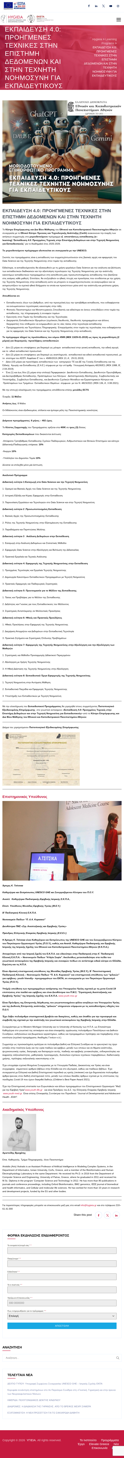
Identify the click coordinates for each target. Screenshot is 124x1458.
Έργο (81, 1444)
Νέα (116, 1444)
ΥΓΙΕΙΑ (31, 1440)
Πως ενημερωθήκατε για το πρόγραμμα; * (26, 1311)
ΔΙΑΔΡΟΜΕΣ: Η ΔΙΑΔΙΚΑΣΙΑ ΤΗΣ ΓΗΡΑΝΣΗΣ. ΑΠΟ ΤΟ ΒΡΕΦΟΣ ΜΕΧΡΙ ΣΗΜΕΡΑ (49, 1406)
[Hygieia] (27, 18)
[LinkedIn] (96, 6)
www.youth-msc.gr (67, 995)
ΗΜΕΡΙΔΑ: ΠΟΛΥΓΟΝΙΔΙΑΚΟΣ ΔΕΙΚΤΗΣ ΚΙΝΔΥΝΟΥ (33, 1400)
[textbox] (59, 1316)
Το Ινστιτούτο (88, 1440)
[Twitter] (103, 6)
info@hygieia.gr (89, 1205)
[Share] (98, 1215)
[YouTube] (110, 6)
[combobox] (62, 1316)
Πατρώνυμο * (14, 1259)
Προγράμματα (110, 1440)
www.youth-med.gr (12, 1093)
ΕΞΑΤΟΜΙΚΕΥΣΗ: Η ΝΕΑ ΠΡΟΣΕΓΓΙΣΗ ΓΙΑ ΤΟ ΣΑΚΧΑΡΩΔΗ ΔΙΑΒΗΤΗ (43, 1412)
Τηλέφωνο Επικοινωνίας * (19, 1298)
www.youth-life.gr (33, 1090)
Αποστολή (62, 1325)
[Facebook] (89, 6)
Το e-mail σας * (14, 1285)
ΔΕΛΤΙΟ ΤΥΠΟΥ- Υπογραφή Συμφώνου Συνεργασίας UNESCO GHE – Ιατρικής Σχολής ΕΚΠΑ (54, 1383)
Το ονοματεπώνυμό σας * (19, 1245)
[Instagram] (118, 6)
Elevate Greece (99, 1444)
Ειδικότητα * (13, 1272)
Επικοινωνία (99, 1448)
